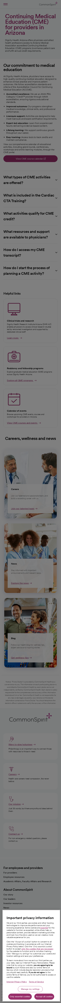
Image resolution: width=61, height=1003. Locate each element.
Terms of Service (36, 982)
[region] (31, 956)
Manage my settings (30, 989)
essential (44, 928)
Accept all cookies (44, 996)
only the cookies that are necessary (37, 949)
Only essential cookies (20, 996)
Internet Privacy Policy (17, 982)
